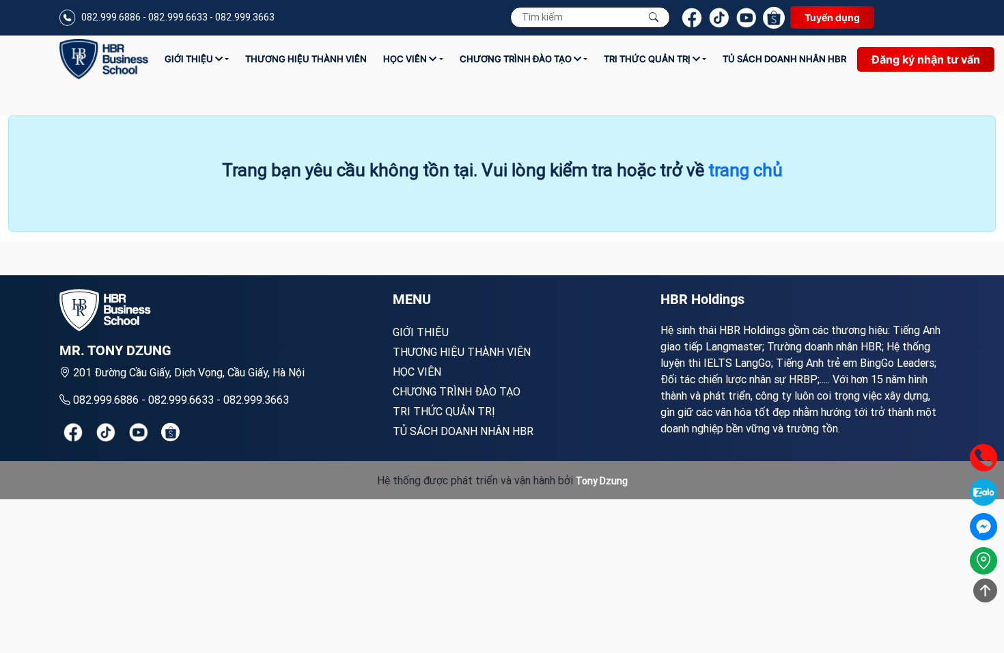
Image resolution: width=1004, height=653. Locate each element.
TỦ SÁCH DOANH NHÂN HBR (784, 58)
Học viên (406, 58)
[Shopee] (774, 18)
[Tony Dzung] (103, 59)
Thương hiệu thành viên (306, 58)
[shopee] (170, 432)
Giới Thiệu (190, 58)
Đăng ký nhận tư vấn (925, 59)
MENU (412, 299)
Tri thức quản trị (648, 58)
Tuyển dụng (832, 17)
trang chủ (745, 170)
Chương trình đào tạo (517, 58)
